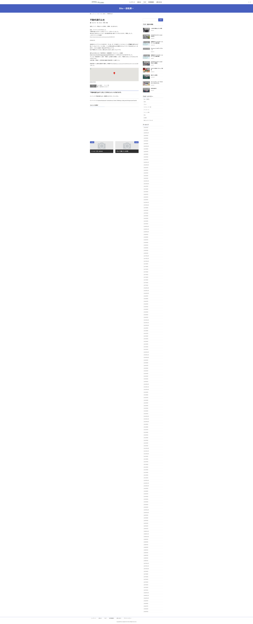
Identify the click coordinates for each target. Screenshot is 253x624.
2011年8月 (146, 459)
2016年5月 (146, 306)
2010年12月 (146, 480)
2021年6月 (146, 189)
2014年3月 (146, 376)
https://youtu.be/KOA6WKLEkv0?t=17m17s (125, 63)
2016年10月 (146, 293)
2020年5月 (146, 197)
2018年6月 (146, 242)
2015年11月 (146, 322)
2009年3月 (146, 523)
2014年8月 (146, 362)
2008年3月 (146, 555)
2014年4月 (146, 373)
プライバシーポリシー (128, 618)
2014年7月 (146, 365)
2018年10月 (146, 231)
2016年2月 (146, 314)
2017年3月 (146, 279)
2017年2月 (146, 282)
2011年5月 (146, 467)
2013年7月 (146, 397)
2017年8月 (146, 266)
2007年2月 (146, 587)
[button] (114, 73)
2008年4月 (146, 552)
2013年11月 (146, 386)
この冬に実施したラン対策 (156, 28)
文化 (145, 115)
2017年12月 (146, 255)
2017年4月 (146, 277)
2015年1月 (146, 349)
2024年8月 (146, 138)
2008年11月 (146, 533)
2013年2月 (146, 410)
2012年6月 (146, 432)
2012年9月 (146, 424)
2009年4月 (146, 520)
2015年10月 (146, 325)
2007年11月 (146, 566)
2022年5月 (146, 170)
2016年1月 (146, 317)
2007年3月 (146, 584)
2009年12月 (146, 509)
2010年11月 (146, 483)
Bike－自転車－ (100, 85)
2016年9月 (146, 295)
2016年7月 (146, 301)
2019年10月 (146, 205)
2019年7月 (146, 210)
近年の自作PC (154, 88)
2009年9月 (146, 515)
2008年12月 (146, 531)
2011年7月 (146, 461)
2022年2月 (146, 175)
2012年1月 (146, 445)
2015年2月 (146, 346)
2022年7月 (146, 167)
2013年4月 (146, 405)
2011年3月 (146, 472)
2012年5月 (146, 435)
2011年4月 (146, 469)
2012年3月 (146, 440)
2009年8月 (146, 517)
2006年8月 (146, 603)
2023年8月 (146, 148)
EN (248, 2)
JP (250, 2)
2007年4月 (146, 582)
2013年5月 (146, 402)
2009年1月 (146, 528)
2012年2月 (146, 443)
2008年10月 (146, 536)
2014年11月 (146, 354)
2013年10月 (146, 389)
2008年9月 (146, 539)
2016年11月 (146, 290)
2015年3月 (146, 344)
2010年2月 (146, 504)
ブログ (105, 618)
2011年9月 (146, 456)
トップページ (93, 618)
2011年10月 (146, 453)
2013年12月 (146, 384)
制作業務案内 (111, 618)
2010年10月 (146, 485)
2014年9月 (146, 360)
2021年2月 (146, 191)
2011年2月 (146, 475)
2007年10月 (146, 568)
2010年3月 (146, 501)
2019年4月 (146, 215)
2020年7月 (146, 194)
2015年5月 (146, 338)
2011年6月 (146, 464)
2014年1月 (146, 381)
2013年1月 (146, 413)
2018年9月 (146, 234)
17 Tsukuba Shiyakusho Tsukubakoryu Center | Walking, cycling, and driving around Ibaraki (116, 100)
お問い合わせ (118, 618)
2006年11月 (146, 595)
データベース (146, 109)
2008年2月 (146, 558)
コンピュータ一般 (147, 107)
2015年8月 (146, 330)
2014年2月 (146, 378)
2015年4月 (146, 341)
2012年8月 (146, 427)
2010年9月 (146, 488)
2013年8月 (146, 394)
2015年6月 (146, 336)
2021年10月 (146, 183)
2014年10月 (146, 357)
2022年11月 (146, 162)
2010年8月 (146, 491)
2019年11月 (146, 202)
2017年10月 (146, 261)
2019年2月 (146, 221)
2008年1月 (146, 560)
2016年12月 (146, 287)
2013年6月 (146, 400)
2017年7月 (146, 269)
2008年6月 (146, 547)
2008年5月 (146, 550)
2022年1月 (146, 178)
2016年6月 (146, 304)
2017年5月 (146, 274)
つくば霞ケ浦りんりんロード (103, 86)
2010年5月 (146, 499)
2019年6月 (146, 213)
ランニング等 (106, 85)
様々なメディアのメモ (148, 120)
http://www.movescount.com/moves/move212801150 (102, 37)
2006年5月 (146, 611)
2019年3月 (146, 218)
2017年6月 (146, 271)
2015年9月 (146, 328)
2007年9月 (146, 571)
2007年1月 (146, 590)
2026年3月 (146, 127)
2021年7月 (146, 186)
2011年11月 (146, 451)
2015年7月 (146, 333)
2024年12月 (146, 132)
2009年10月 (146, 512)
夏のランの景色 (154, 75)
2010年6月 (146, 496)
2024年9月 (146, 135)
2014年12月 (146, 352)
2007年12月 (146, 563)
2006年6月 (146, 608)
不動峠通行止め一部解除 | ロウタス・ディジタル (107, 96)
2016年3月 (146, 312)
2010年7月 (146, 493)
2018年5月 (146, 245)
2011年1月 (146, 477)
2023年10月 (146, 146)
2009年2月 (146, 525)
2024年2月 (146, 143)
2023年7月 (146, 151)
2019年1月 (146, 223)
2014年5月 (146, 370)
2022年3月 (146, 173)
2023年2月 (146, 156)
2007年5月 (146, 579)
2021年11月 (146, 181)
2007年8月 (146, 574)
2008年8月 (146, 542)
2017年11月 (146, 258)
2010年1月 (146, 507)
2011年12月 (146, 448)
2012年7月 (146, 429)
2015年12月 (146, 320)
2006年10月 (146, 598)
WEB (145, 101)
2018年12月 (146, 226)
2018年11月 (146, 229)
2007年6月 (146, 576)
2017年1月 (146, 285)
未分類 (145, 117)
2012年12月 (146, 416)
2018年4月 (146, 247)
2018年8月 (146, 237)
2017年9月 (146, 263)
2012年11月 (146, 418)
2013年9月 (146, 392)
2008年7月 (146, 544)
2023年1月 (146, 159)
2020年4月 (146, 199)
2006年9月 (146, 600)
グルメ (145, 104)
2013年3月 (146, 408)
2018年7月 (146, 239)
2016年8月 (146, 298)
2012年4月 (146, 437)
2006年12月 (146, 592)
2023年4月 (146, 154)
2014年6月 (146, 368)
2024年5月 (146, 140)
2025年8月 (146, 130)
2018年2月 (146, 253)
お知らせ (100, 618)
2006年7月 (146, 606)
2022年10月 (146, 164)
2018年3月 (146, 250)
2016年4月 (146, 309)
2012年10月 (146, 421)
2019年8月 (146, 207)
